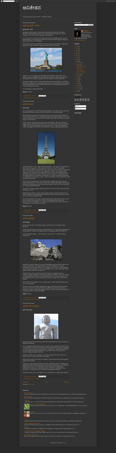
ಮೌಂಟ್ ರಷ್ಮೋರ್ (29, 218)
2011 (77, 57)
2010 (77, 59)
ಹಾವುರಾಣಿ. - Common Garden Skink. (38, 404)
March (78, 85)
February (79, 87)
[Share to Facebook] (44, 96)
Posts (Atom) (31, 384)
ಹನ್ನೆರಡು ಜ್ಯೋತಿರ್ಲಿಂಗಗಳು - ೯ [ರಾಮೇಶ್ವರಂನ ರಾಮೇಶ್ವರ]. (35, 431)
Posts (77, 106)
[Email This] (39, 96)
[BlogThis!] (41, 96)
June (78, 79)
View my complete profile (79, 40)
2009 (77, 61)
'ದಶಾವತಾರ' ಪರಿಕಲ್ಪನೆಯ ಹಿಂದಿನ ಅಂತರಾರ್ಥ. (32, 423)
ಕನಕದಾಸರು (32, 411)
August (78, 76)
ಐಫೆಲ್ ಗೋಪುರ (28, 104)
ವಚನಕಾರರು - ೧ (28, 400)
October (79, 64)
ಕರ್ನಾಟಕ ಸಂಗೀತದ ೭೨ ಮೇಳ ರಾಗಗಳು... (31, 434)
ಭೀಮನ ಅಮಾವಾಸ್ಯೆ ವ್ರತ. (28, 392)
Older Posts (66, 382)
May (78, 81)
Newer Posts (26, 382)
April (78, 83)
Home (46, 382)
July (78, 77)
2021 (77, 50)
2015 (77, 53)
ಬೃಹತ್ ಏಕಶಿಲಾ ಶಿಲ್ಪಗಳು (31, 306)
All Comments (79, 108)
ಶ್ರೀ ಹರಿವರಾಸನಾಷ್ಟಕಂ (28, 396)
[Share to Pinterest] (45, 96)
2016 (77, 51)
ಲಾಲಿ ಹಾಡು (26, 427)
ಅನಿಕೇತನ (32, 7)
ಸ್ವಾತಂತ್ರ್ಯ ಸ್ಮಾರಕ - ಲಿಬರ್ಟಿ (31, 25)
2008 (77, 91)
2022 (77, 48)
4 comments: (34, 95)
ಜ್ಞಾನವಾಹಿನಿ (28, 97)
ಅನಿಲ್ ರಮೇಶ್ (85, 31)
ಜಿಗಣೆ (26, 419)
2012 (77, 55)
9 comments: (34, 297)
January (79, 89)
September (79, 74)
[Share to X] (42, 96)
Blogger (63, 442)
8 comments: (34, 376)
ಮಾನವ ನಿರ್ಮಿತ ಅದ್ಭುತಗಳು (35, 97)
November (79, 62)
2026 (77, 46)
